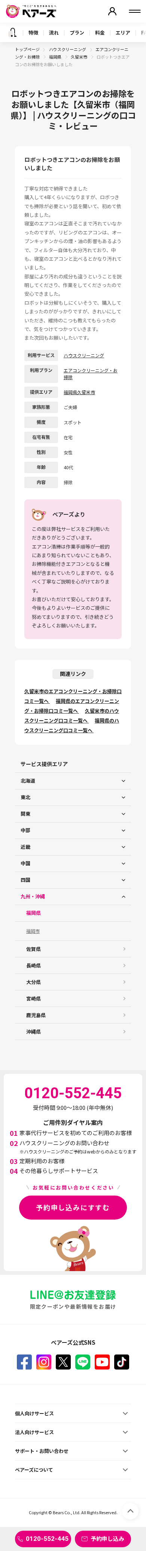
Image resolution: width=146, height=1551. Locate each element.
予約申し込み (107, 1538)
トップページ (27, 49)
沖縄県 (33, 1031)
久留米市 (79, 57)
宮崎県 (33, 998)
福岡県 (55, 57)
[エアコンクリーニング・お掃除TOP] (12, 32)
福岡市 (33, 931)
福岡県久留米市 (79, 392)
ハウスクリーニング (68, 49)
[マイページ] (112, 11)
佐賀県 (33, 948)
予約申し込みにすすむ (73, 1207)
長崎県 (33, 965)
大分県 (33, 982)
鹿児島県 (36, 1015)
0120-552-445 (47, 1538)
